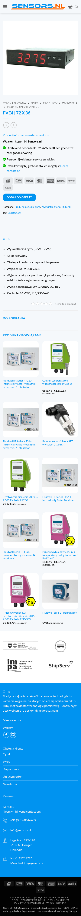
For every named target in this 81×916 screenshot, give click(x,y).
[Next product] (6, 125)
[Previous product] (13, 125)
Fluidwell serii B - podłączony (59, 612)
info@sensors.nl (20, 830)
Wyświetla (70, 103)
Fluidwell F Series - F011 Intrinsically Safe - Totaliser (58, 498)
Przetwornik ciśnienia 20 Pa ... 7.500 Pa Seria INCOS (20, 498)
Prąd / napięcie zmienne (24, 107)
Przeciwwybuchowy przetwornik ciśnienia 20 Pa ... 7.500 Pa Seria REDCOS (20, 616)
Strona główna (14, 103)
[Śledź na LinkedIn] (13, 735)
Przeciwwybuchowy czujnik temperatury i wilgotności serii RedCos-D (60, 555)
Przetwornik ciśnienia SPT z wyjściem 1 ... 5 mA (58, 443)
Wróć (50, 902)
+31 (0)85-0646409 (23, 820)
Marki (57, 206)
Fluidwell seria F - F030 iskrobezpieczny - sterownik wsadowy (19, 555)
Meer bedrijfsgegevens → (26, 863)
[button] (5, 6)
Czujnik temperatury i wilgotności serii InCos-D (57, 382)
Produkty (50, 103)
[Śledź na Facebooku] (6, 735)
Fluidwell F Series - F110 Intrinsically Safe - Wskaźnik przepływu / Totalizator (19, 384)
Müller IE (66, 206)
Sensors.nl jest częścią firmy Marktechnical (40, 897)
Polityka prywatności (29, 902)
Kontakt (62, 902)
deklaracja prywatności (25, 911)
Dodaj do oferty (19, 197)
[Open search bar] (76, 6)
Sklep (34, 103)
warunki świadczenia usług (55, 911)
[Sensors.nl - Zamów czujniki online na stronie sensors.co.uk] (38, 7)
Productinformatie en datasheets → (26, 135)
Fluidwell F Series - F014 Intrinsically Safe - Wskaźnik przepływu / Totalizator (19, 444)
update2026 (14, 212)
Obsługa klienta (58, 900)
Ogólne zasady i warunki (28, 900)
